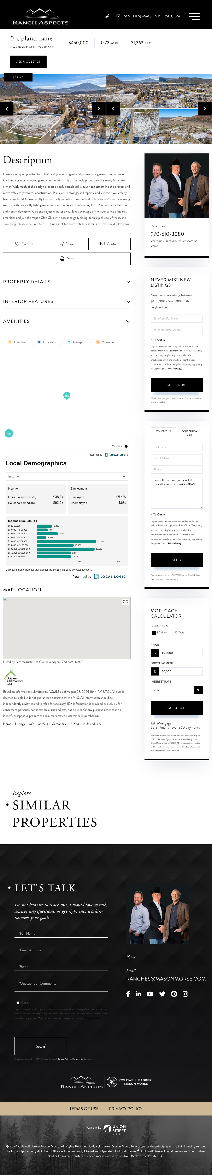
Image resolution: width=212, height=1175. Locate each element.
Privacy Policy (174, 369)
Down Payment (162, 663)
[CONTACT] (28, 62)
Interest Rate (161, 682)
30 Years (162, 633)
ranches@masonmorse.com (151, 16)
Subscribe (176, 385)
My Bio (154, 246)
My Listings (157, 241)
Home (7, 724)
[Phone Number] (108, 16)
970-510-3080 (167, 234)
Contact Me (190, 241)
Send (176, 560)
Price (155, 645)
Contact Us (163, 431)
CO (31, 724)
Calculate (177, 708)
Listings (20, 724)
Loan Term (160, 626)
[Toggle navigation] (194, 16)
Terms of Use (84, 1109)
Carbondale (59, 724)
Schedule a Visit (189, 433)
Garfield (42, 724)
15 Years (179, 633)
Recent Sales (173, 241)
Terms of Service (166, 578)
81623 (75, 724)
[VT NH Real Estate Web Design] (105, 1130)
